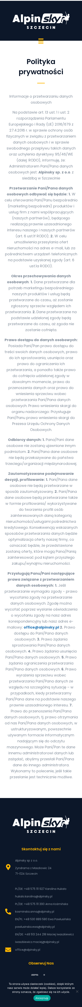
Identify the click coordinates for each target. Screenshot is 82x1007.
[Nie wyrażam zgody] (77, 991)
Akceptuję (41, 998)
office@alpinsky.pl (41, 627)
